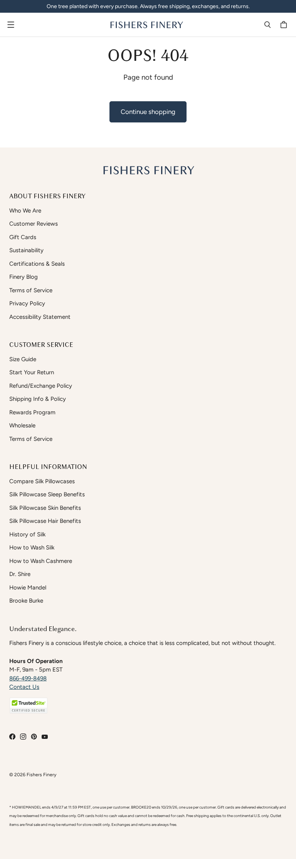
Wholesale (22, 425)
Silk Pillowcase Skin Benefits (45, 507)
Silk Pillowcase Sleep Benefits (47, 494)
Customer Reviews (33, 223)
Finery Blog (23, 276)
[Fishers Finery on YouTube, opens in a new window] (44, 736)
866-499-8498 (28, 678)
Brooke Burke (26, 600)
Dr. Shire (19, 574)
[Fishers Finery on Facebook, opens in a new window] (12, 736)
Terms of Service (30, 290)
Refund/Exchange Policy (40, 385)
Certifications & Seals (37, 263)
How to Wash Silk (31, 547)
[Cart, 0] (285, 24)
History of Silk (27, 534)
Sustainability (26, 250)
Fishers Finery (41, 774)
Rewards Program (32, 412)
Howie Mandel (27, 587)
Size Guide (22, 359)
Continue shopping (148, 112)
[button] (28, 705)
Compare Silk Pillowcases (42, 481)
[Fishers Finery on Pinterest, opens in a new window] (34, 736)
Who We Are (25, 210)
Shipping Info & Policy (37, 398)
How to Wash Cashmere (40, 561)
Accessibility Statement (40, 316)
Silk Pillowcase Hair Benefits (45, 520)
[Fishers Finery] (146, 24)
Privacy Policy (27, 303)
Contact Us (24, 686)
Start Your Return (31, 372)
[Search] (267, 24)
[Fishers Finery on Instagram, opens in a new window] (23, 736)
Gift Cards (22, 237)
